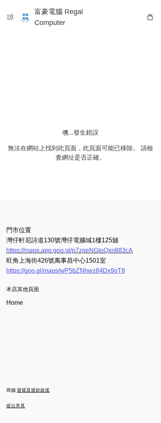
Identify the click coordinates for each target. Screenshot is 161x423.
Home (14, 302)
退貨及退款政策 (33, 390)
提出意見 (15, 406)
